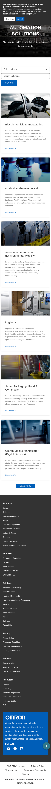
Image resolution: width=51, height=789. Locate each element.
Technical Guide (9, 701)
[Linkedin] (21, 748)
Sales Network (9, 566)
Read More (9, 19)
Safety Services (9, 663)
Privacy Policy (8, 638)
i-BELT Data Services (11, 671)
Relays (5, 520)
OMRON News (9, 575)
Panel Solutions (9, 613)
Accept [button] (20, 19)
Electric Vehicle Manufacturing (24, 124)
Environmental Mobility (12, 588)
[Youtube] (8, 748)
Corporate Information (12, 558)
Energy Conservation (11, 541)
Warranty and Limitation (12, 646)
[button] (25, 486)
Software (6, 621)
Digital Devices (9, 592)
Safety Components (11, 516)
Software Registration (11, 693)
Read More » (10, 148)
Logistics (10, 322)
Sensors (6, 508)
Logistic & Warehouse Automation (16, 600)
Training (6, 684)
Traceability (7, 625)
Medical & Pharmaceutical (21, 188)
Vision (5, 617)
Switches (6, 512)
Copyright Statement (11, 650)
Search (9, 83)
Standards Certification (12, 697)
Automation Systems (11, 529)
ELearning (7, 688)
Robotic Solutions (10, 608)
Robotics (6, 537)
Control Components (11, 525)
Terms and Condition (11, 642)
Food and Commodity (12, 596)
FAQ (4, 705)
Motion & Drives (9, 533)
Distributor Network (10, 571)
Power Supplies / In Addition (14, 545)
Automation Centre (10, 667)
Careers (6, 562)
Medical (6, 604)
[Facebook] (15, 748)
